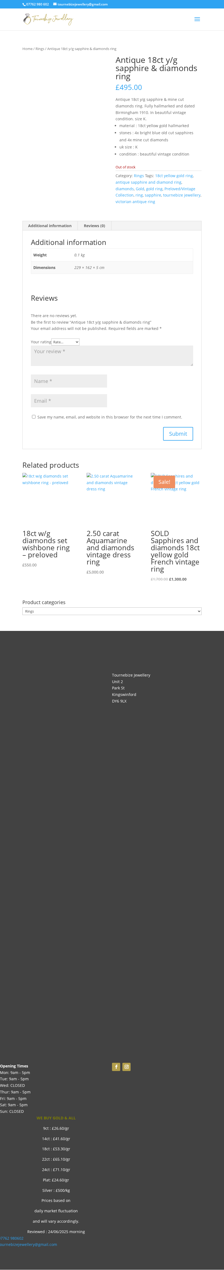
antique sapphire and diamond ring (148, 182)
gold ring (154, 188)
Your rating (41, 341)
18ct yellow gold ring (174, 175)
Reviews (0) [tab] (94, 225)
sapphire (153, 195)
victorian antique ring (135, 201)
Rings (40, 48)
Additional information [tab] (50, 225)
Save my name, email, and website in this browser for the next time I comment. (109, 417)
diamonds (125, 188)
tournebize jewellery (182, 195)
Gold (140, 188)
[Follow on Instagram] (126, 1067)
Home (27, 48)
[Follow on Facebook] (116, 1067)
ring (139, 195)
